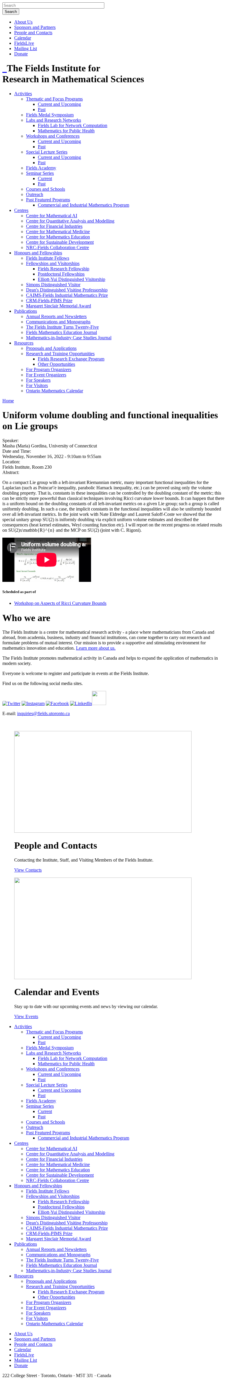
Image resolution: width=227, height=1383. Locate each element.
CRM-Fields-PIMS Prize (49, 300)
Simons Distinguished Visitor (53, 284)
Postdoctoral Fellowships (61, 273)
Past (42, 109)
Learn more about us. (96, 648)
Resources (23, 342)
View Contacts (28, 869)
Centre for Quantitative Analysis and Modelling (70, 220)
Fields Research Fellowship (63, 268)
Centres (21, 210)
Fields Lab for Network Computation (72, 125)
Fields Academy (41, 167)
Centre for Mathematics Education (58, 236)
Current (45, 178)
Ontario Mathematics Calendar (54, 390)
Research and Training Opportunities (60, 353)
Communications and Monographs (58, 321)
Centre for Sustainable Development (60, 242)
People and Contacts (33, 32)
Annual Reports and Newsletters (56, 316)
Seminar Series (40, 173)
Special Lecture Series (46, 151)
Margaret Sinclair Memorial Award (58, 305)
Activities (23, 93)
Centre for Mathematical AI (51, 215)
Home (8, 400)
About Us (23, 21)
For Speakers (38, 380)
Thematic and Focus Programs (54, 98)
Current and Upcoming (59, 104)
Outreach (34, 194)
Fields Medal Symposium (50, 114)
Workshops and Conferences (53, 136)
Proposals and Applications (51, 348)
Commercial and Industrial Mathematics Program (83, 205)
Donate (21, 53)
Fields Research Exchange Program (71, 358)
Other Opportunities (56, 364)
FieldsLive (24, 43)
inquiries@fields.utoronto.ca (43, 713)
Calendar (22, 37)
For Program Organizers (48, 369)
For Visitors (37, 385)
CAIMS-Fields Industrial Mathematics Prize (67, 295)
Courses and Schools (45, 189)
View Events (26, 1016)
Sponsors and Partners (35, 27)
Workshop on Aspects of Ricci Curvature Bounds (60, 603)
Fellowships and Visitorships (53, 263)
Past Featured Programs (48, 199)
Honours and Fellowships (38, 252)
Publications (25, 311)
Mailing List (25, 48)
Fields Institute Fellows (47, 258)
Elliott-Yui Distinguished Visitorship (71, 279)
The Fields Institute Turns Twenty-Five (62, 327)
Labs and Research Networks (53, 120)
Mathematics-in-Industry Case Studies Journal (68, 337)
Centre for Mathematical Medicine (58, 231)
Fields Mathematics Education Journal (61, 332)
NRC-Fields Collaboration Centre (57, 247)
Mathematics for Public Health (66, 130)
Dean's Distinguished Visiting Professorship (67, 289)
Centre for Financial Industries (54, 226)
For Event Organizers (46, 374)
